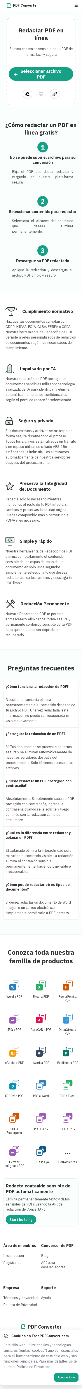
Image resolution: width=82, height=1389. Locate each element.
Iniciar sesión (13, 1255)
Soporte (48, 1287)
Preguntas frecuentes (41, 668)
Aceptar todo (66, 1377)
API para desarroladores (53, 1264)
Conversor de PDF (57, 1245)
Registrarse (12, 1262)
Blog (45, 1255)
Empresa (11, 1287)
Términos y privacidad (20, 1297)
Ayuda (46, 1297)
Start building (21, 1219)
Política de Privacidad (20, 1305)
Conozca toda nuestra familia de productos (41, 956)
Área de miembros (19, 1245)
